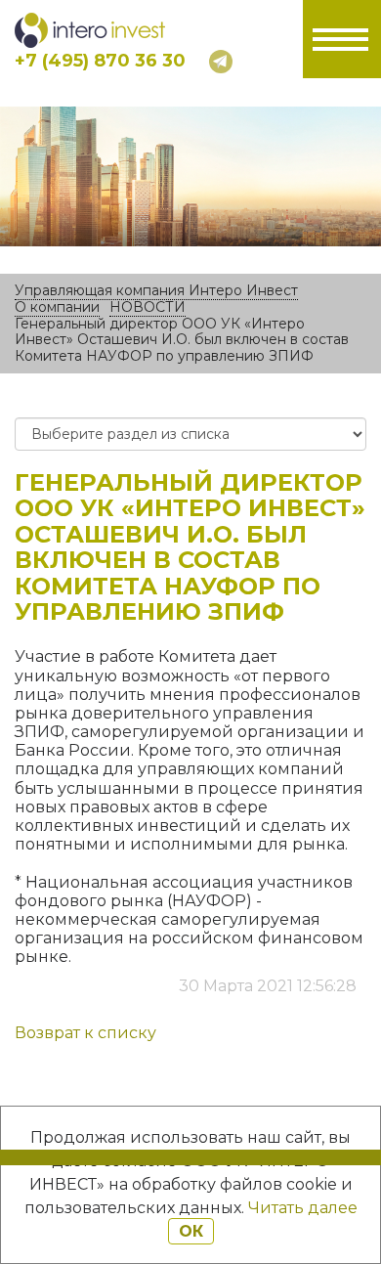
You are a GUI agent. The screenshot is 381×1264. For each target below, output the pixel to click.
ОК (191, 1231)
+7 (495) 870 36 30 (100, 60)
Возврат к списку (85, 1033)
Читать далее (303, 1208)
